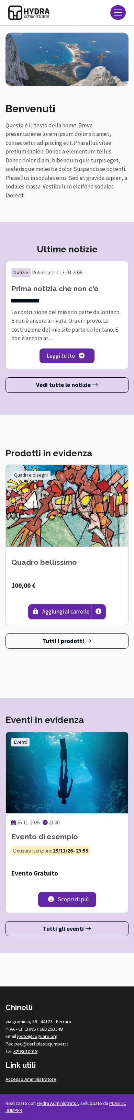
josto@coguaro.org (37, 1036)
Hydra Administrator (57, 1103)
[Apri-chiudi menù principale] (118, 12)
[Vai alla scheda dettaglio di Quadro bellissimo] (67, 505)
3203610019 (25, 1051)
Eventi (20, 742)
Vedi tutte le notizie (64, 385)
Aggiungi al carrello (66, 611)
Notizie (20, 272)
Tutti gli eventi (64, 929)
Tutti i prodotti (64, 641)
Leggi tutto (70, 355)
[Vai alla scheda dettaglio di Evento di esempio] (67, 772)
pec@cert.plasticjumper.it (41, 1044)
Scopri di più (76, 899)
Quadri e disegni (31, 475)
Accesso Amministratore (30, 1079)
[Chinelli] (28, 12)
